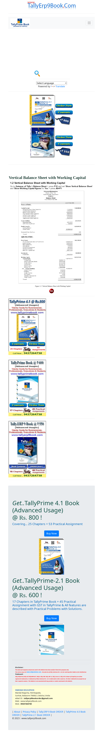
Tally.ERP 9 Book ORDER (51, 711)
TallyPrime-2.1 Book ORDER (36, 714)
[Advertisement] (51, 47)
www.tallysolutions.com (34, 672)
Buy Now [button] (51, 533)
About (17, 711)
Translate (60, 86)
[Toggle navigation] (89, 22)
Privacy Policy (29, 711)
